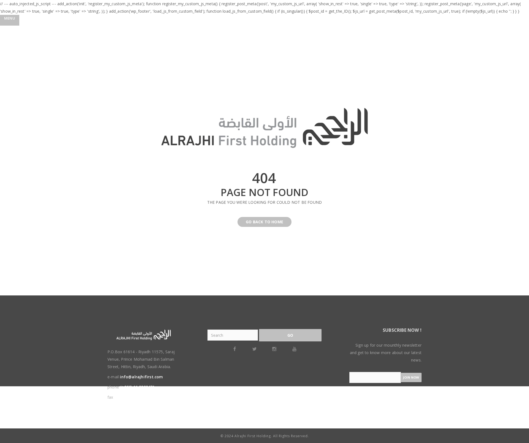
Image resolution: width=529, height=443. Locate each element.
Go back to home (264, 221)
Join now (411, 377)
